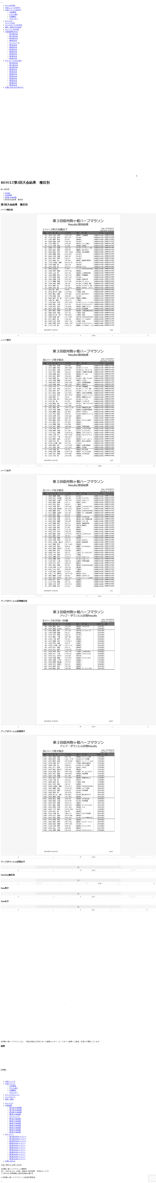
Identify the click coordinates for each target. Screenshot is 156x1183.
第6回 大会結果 (15, 1121)
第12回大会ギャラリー (17, 1136)
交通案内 (12, 17)
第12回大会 (13, 34)
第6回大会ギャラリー (17, 1148)
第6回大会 (13, 47)
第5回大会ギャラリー (17, 1150)
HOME (7, 193)
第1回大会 (13, 58)
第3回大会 (13, 54)
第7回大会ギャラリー (17, 1145)
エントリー (12, 29)
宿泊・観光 (13, 27)
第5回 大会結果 (15, 1123)
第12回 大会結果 (15, 1108)
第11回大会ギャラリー (17, 1139)
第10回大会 (13, 38)
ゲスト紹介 (13, 14)
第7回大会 (13, 45)
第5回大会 (13, 49)
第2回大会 (13, 56)
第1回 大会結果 (15, 1132)
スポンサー (13, 19)
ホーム (10, 5)
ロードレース (14, 43)
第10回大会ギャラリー (17, 1141)
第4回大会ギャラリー (17, 1152)
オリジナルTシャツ (12, 1095)
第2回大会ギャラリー (17, 1157)
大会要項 (12, 12)
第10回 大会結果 (15, 1112)
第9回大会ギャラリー (17, 1143)
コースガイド (13, 25)
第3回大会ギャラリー (17, 1154)
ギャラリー (13, 61)
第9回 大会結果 (15, 1114)
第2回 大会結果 (15, 1130)
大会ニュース (12, 8)
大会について (13, 10)
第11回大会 (13, 36)
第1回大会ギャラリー (17, 1159)
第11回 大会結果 (15, 1110)
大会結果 (11, 32)
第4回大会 (13, 52)
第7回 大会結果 (15, 1119)
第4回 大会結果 (15, 1125)
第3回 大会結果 (11, 197)
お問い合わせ (14, 87)
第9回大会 (13, 40)
